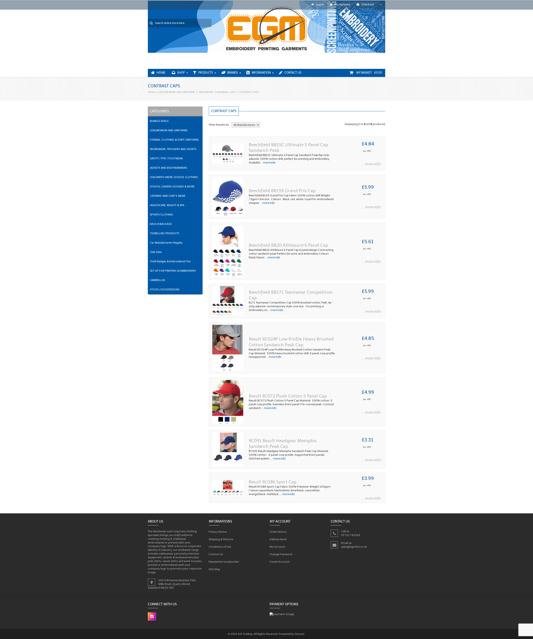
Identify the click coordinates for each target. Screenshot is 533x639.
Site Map (214, 569)
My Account (342, 4)
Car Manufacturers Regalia (166, 242)
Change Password (281, 554)
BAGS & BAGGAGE (161, 223)
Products (205, 72)
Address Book (278, 539)
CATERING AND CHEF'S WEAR (167, 195)
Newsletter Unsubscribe (224, 561)
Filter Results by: (219, 124)
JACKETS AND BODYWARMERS (168, 167)
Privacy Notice (218, 532)
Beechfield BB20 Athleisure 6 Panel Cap (288, 245)
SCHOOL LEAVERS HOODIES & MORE (172, 186)
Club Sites (156, 252)
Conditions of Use (220, 547)
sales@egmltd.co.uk (354, 546)
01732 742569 (350, 535)
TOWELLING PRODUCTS (164, 233)
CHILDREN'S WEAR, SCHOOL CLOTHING (174, 177)
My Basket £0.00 (368, 72)
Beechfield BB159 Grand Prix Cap (282, 190)
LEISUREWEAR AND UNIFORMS (177, 92)
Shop (181, 72)
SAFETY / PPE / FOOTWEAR (166, 158)
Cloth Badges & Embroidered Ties (170, 261)
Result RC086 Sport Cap (272, 481)
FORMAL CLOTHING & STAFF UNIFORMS (174, 139)
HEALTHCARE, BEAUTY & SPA (167, 205)
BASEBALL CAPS (226, 92)
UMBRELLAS (157, 280)
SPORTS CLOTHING (161, 214)
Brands (232, 72)
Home (161, 72)
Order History (278, 532)
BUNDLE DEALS (159, 121)
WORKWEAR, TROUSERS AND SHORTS (173, 149)
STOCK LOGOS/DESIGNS (164, 289)
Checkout (367, 4)
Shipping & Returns (221, 539)
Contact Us (292, 72)
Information (261, 72)
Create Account (280, 561)
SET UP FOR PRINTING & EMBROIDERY (173, 270)
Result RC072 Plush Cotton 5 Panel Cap (288, 396)
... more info (268, 162)
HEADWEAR (206, 92)
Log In (320, 4)
